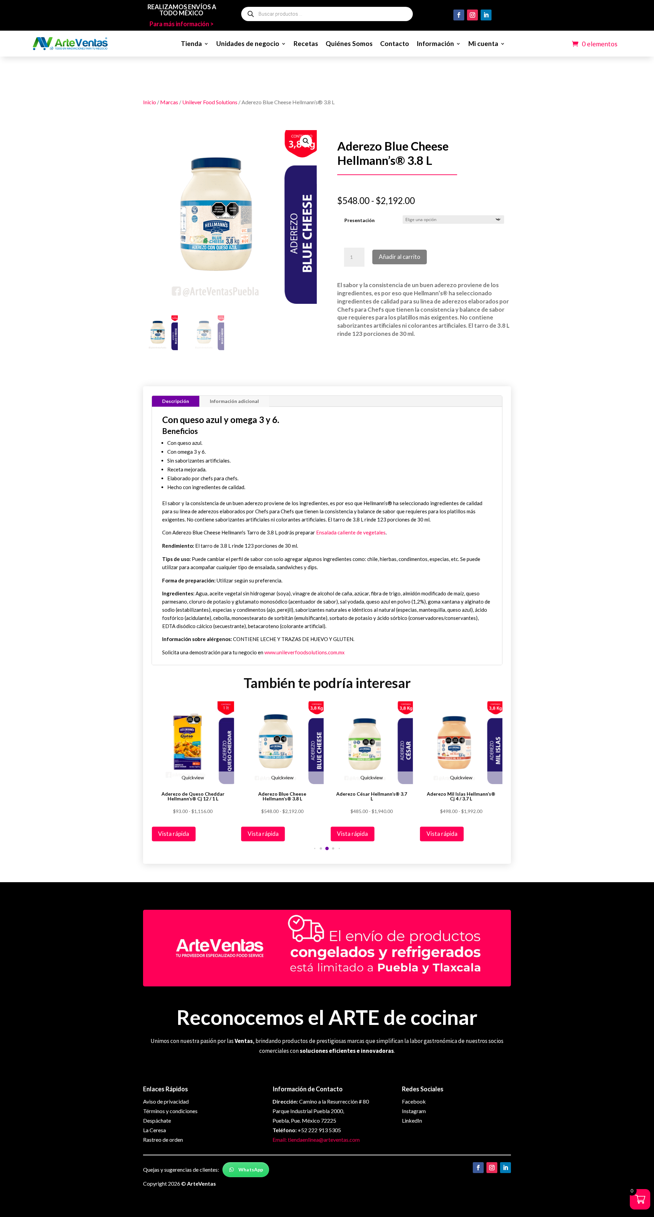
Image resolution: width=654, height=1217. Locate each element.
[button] (306, 141)
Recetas (306, 43)
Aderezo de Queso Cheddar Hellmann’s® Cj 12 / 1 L (192, 796)
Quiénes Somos (349, 43)
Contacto (394, 43)
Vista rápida (173, 833)
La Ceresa (154, 1130)
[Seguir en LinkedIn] (486, 15)
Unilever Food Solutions (209, 102)
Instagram (414, 1111)
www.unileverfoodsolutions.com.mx (304, 652)
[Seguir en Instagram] (472, 15)
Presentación (359, 220)
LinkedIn (412, 1120)
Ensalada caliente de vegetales (351, 532)
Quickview (193, 777)
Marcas (169, 102)
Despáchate (157, 1120)
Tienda (191, 43)
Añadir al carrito (399, 256)
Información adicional (234, 401)
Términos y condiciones (170, 1111)
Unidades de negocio (247, 43)
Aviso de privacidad (166, 1101)
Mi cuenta (483, 43)
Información (435, 43)
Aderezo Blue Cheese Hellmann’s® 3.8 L (282, 796)
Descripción (175, 401)
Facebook (414, 1101)
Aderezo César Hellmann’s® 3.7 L (371, 796)
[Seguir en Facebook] (458, 15)
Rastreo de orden (163, 1139)
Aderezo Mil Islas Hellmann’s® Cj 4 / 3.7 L (461, 796)
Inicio (149, 102)
